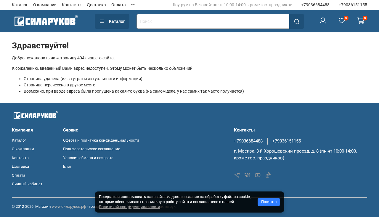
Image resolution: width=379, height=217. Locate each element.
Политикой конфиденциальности (129, 207)
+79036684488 (315, 4)
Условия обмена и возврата (88, 158)
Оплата (118, 4)
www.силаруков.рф (69, 206)
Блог (67, 166)
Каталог (20, 4)
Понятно (269, 201)
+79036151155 (353, 4)
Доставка (96, 4)
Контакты (71, 4)
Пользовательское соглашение (91, 149)
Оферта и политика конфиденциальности (101, 140)
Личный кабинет (27, 184)
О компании (45, 4)
